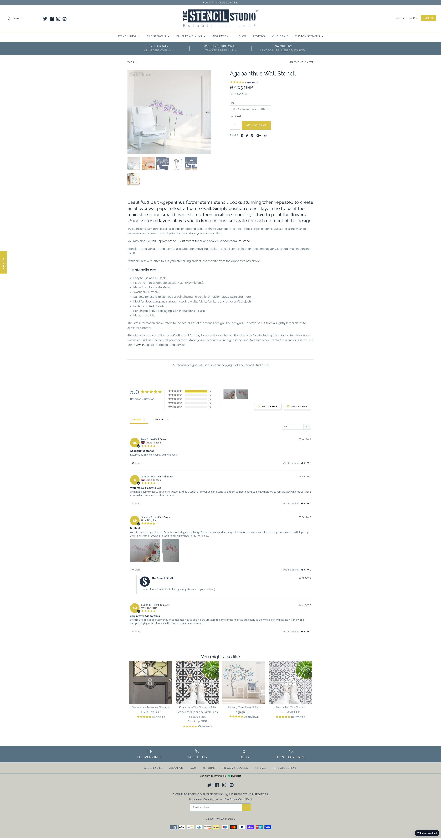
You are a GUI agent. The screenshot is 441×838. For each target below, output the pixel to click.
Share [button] (137, 463)
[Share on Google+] (259, 135)
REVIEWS (259, 36)
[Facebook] (52, 19)
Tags (132, 62)
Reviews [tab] (136, 419)
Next (310, 62)
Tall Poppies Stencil (164, 241)
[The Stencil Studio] (220, 11)
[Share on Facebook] (242, 135)
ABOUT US (176, 767)
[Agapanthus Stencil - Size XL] (191, 163)
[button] (303, 463)
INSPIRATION (222, 36)
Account (401, 18)
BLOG (242, 36)
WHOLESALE (280, 36)
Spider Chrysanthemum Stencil (230, 241)
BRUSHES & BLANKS (190, 36)
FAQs (193, 767)
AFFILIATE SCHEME (285, 767)
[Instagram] (58, 19)
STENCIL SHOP (128, 36)
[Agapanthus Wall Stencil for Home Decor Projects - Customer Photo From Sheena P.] (229, 394)
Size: (232, 102)
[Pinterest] (64, 19)
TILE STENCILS (158, 36)
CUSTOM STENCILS (309, 36)
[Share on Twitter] (247, 135)
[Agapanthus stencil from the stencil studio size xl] (169, 112)
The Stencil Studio (224, 818)
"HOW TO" (139, 344)
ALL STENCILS (153, 767)
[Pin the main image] (252, 135)
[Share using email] (265, 135)
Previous (296, 62)
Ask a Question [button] (269, 406)
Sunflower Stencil (191, 241)
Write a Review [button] (299, 406)
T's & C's (260, 767)
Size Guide (236, 116)
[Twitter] (45, 19)
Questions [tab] (158, 419)
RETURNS (209, 767)
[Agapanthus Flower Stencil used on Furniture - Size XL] (133, 179)
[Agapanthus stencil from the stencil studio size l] (148, 163)
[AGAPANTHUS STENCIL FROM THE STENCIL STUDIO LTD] (176, 163)
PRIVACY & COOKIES (235, 767)
